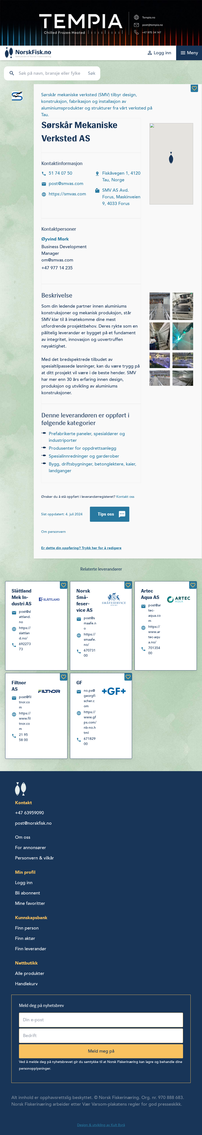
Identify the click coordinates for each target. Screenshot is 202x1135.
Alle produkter (29, 973)
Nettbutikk (26, 963)
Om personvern (53, 532)
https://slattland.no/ (25, 633)
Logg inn (24, 882)
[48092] (63, 677)
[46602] (128, 677)
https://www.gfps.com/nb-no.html (90, 722)
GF (79, 683)
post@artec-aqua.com (154, 613)
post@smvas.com (66, 183)
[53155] (63, 585)
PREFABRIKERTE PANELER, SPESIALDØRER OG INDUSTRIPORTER (87, 437)
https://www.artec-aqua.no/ (154, 634)
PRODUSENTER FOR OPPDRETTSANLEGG (82, 448)
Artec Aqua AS (150, 594)
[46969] (128, 585)
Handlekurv (26, 983)
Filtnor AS (19, 686)
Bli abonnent (27, 893)
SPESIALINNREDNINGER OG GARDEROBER (84, 456)
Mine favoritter (30, 903)
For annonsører (30, 847)
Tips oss (106, 514)
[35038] (194, 88)
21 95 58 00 (23, 737)
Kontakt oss (125, 497)
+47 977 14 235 (57, 268)
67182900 (90, 741)
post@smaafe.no (90, 623)
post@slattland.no (25, 617)
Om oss (22, 837)
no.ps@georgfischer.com (89, 698)
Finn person (27, 928)
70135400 (154, 650)
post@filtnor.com (25, 702)
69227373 (25, 646)
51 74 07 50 (60, 173)
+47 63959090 (29, 813)
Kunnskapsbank (31, 917)
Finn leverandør (30, 948)
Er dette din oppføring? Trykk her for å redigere (81, 548)
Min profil (25, 872)
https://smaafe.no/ (90, 639)
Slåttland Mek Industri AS (22, 597)
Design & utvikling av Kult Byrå (101, 1125)
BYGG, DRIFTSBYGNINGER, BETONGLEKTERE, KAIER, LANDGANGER (92, 467)
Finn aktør (25, 938)
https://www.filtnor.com (25, 721)
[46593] (193, 585)
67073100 (90, 653)
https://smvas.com (67, 194)
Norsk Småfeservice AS (84, 600)
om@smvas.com (57, 260)
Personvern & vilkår (34, 858)
